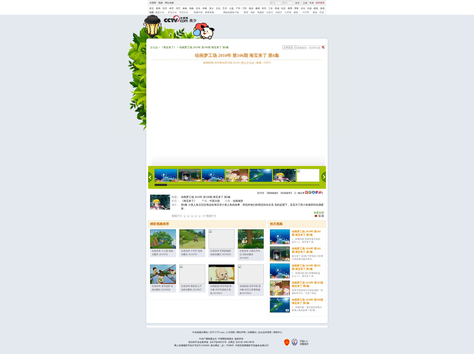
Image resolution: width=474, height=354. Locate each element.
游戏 (322, 8)
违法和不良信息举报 (198, 342)
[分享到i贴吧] (317, 193)
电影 (253, 12)
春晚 (185, 8)
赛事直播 (209, 12)
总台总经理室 (264, 332)
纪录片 (269, 12)
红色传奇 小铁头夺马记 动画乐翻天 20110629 (250, 254)
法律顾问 (251, 332)
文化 (218, 8)
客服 (311, 2)
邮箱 (316, 8)
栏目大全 (172, 12)
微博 (290, 8)
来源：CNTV (263, 62)
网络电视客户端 (231, 12)
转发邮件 (286, 193)
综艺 (178, 8)
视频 (160, 2)
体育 (171, 8)
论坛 (303, 8)
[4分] (188, 216)
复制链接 (272, 193)
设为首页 (320, 2)
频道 (315, 12)
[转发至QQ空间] (309, 193)
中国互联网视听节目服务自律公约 (251, 345)
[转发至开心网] (306, 193)
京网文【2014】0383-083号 (241, 342)
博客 (296, 8)
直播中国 (198, 12)
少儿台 (154, 47)
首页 (151, 8)
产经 (238, 8)
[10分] (199, 216)
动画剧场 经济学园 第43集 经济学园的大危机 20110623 (220, 289)
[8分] (196, 216)
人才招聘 (230, 332)
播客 (296, 12)
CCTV (306, 12)
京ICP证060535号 (218, 342)
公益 (231, 8)
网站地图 (169, 2)
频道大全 (159, 12)
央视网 (152, 2)
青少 (211, 8)
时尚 (264, 8)
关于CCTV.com (217, 332)
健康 (257, 8)
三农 (270, 8)
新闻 (158, 8)
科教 (205, 8)
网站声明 (241, 332)
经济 (165, 8)
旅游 (251, 8)
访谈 (309, 8)
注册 (305, 3)
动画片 (279, 12)
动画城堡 (238, 201)
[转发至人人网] (313, 193)
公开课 (288, 12)
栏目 (322, 12)
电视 (151, 12)
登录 (297, 3)
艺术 (225, 8)
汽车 (244, 8)
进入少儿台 (247, 62)
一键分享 (300, 193)
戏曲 (191, 8)
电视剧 (260, 12)
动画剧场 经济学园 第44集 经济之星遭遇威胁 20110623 (250, 289)
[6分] (192, 216)
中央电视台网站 (200, 332)
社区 (283, 8)
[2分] (185, 216)
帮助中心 (277, 332)
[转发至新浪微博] (320, 193)
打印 (260, 193)
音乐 (198, 8)
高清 (246, 12)
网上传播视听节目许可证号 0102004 (191, 345)
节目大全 (183, 12)
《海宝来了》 (168, 47)
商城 (277, 8)
